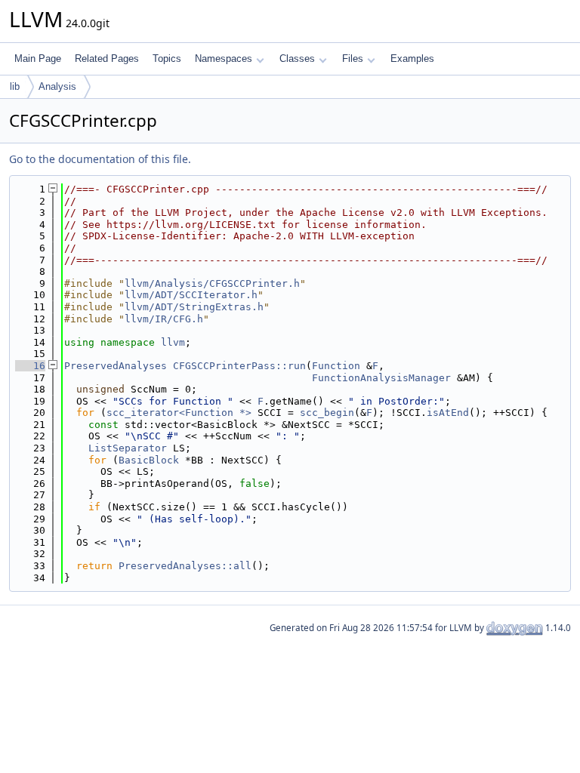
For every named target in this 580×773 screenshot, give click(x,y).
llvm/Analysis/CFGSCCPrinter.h (212, 283)
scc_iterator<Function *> (178, 412)
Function (336, 365)
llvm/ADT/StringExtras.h (194, 307)
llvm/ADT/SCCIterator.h (191, 294)
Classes (297, 58)
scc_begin (327, 412)
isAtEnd (448, 412)
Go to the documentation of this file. (100, 159)
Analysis (57, 86)
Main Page (37, 58)
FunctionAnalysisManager (381, 377)
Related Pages (107, 58)
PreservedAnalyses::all (185, 565)
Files (352, 58)
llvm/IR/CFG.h (164, 319)
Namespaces (223, 58)
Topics (167, 58)
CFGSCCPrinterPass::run (239, 365)
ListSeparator (127, 448)
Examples (412, 58)
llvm (173, 342)
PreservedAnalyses (115, 365)
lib (15, 86)
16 (30, 365)
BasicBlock (149, 460)
